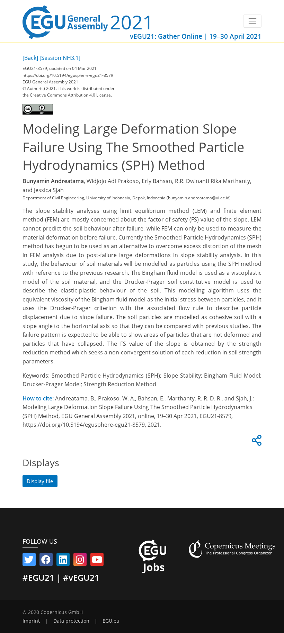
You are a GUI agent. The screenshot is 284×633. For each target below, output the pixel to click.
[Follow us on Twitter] (29, 561)
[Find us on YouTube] (97, 561)
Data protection (71, 621)
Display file (40, 481)
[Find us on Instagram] (80, 561)
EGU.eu (111, 621)
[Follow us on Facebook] (46, 561)
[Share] (255, 442)
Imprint (31, 621)
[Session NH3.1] (59, 58)
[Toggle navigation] (252, 21)
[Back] (30, 58)
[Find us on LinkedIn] (63, 561)
